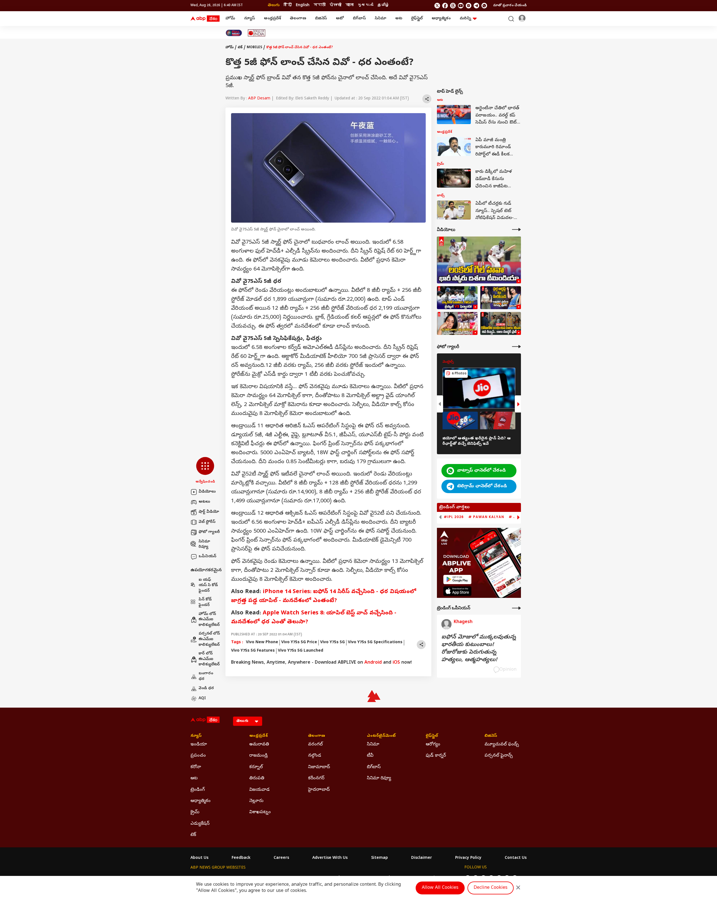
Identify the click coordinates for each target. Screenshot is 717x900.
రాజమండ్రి (258, 756)
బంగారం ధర (206, 676)
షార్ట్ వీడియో (209, 512)
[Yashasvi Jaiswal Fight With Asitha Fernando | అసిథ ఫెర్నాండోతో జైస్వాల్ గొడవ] (457, 297)
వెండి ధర (206, 688)
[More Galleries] (516, 346)
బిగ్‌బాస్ (359, 18)
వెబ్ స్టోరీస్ (207, 522)
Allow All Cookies (440, 888)
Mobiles (254, 47)
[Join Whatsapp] (484, 5)
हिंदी (288, 5)
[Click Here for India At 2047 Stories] (233, 32)
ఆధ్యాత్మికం (441, 18)
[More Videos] (516, 229)
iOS (396, 663)
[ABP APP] (457, 579)
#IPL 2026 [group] (454, 517)
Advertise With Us (330, 858)
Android (373, 663)
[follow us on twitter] (437, 5)
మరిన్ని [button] (465, 18)
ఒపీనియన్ (207, 556)
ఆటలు (204, 502)
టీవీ (370, 756)
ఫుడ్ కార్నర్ (436, 756)
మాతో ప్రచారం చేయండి (510, 5)
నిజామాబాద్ (319, 767)
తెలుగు (274, 5)
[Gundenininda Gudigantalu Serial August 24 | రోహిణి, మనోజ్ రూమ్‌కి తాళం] (500, 323)
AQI (202, 698)
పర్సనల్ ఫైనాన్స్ (499, 756)
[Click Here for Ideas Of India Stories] (257, 32)
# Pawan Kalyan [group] (486, 517)
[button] (205, 470)
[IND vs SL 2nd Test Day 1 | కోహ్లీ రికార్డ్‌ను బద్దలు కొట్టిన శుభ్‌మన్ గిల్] (479, 260)
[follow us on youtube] (460, 5)
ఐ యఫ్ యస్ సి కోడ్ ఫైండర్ (208, 585)
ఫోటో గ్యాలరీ (209, 532)
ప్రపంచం (198, 756)
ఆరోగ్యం (433, 745)
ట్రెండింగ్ (197, 790)
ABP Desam (259, 98)
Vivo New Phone (262, 642)
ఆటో (340, 18)
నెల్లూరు (256, 801)
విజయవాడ (259, 790)
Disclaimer (421, 858)
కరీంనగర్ (316, 778)
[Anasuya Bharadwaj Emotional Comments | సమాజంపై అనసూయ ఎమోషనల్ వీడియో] (457, 323)
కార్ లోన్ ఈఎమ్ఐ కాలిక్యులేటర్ (209, 659)
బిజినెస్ (321, 18)
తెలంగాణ (298, 18)
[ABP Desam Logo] (205, 18)
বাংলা (349, 5)
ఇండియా (198, 745)
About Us (199, 858)
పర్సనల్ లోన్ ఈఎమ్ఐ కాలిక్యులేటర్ (209, 639)
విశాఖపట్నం (260, 812)
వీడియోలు (207, 492)
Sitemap (379, 858)
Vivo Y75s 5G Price (299, 642)
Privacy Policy (468, 858)
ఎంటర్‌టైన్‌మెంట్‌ (381, 736)
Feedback (241, 858)
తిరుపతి (256, 778)
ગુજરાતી (365, 5)
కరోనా (195, 767)
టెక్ (240, 47)
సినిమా (380, 18)
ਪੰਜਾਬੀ (335, 5)
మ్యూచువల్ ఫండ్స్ (502, 745)
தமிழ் (383, 5)
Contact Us (516, 858)
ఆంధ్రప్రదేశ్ (272, 18)
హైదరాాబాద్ (319, 790)
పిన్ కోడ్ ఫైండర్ (205, 602)
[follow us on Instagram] (468, 5)
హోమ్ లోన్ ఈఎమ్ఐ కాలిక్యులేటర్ (209, 620)
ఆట (398, 18)
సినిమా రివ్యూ (204, 544)
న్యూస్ (249, 18)
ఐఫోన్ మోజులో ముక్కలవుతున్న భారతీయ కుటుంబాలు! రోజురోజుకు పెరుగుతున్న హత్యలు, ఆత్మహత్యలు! (478, 649)
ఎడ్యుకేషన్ (199, 824)
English (302, 5)
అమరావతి (259, 745)
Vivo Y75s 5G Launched (300, 651)
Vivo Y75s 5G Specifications (375, 642)
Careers (281, 858)
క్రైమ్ (194, 812)
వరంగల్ (315, 745)
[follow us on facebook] (445, 5)
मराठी (319, 5)
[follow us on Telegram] (476, 5)
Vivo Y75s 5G (332, 642)
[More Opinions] (516, 608)
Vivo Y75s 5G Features (253, 651)
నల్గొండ (314, 756)
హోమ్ (230, 18)
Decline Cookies (491, 888)
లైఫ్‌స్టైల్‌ (417, 18)
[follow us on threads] (453, 5)
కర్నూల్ (256, 767)
